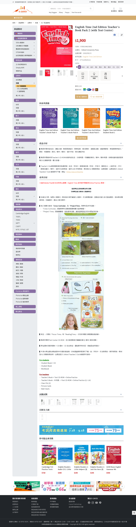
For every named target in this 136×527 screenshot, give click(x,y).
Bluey (61, 12)
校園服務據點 (54, 504)
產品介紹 (43, 143)
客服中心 (106, 2)
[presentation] (76, 76)
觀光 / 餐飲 (19, 267)
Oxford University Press (90, 50)
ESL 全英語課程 (22, 88)
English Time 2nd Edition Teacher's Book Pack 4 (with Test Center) (48, 131)
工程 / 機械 (19, 280)
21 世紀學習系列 (21, 64)
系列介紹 (43, 177)
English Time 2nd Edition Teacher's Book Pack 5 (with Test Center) (91, 131)
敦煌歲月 (15, 501)
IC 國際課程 (21, 91)
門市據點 (53, 501)
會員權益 (113, 2)
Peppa (67, 12)
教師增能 (19, 244)
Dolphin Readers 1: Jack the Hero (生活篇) (97, 468)
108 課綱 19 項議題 (22, 46)
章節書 (18, 204)
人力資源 (15, 507)
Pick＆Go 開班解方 (22, 291)
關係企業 (15, 509)
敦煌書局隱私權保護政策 (39, 512)
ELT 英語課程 (45, 23)
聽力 (17, 115)
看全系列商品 (81, 138)
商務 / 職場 (19, 264)
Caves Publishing (75, 504)
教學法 (18, 255)
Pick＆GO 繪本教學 (22, 302)
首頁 (13, 23)
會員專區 (114, 11)
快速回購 (99, 2)
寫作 (17, 152)
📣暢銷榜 (19, 33)
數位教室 (19, 311)
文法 (17, 164)
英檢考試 (19, 209)
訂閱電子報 (35, 504)
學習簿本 (19, 234)
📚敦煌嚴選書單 (21, 38)
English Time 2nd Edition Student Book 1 (112, 131)
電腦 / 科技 (19, 277)
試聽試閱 (43, 394)
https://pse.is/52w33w (75, 172)
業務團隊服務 (54, 507)
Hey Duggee (53, 12)
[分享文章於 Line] (118, 35)
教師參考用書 (20, 248)
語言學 (18, 251)
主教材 (29, 23)
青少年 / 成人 (20, 95)
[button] (122, 67)
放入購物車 (83, 96)
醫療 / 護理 (19, 283)
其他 (17, 286)
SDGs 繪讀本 (20, 42)
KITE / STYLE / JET (22, 229)
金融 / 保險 (19, 273)
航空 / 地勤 (19, 270)
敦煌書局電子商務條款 (38, 515)
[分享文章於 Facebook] (115, 35)
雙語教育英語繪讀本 (22, 49)
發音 (17, 100)
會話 (17, 128)
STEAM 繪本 (20, 52)
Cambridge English (22, 213)
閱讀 (17, 140)
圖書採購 (72, 501)
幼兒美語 (19, 80)
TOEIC (18, 220)
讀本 (17, 189)
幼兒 (17, 104)
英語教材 (21, 23)
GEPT (18, 223)
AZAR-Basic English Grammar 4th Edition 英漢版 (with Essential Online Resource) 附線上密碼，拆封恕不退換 (113, 468)
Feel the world (76, 12)
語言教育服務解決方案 (76, 507)
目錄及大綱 (44, 410)
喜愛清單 (121, 2)
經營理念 (15, 504)
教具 (17, 239)
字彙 (17, 176)
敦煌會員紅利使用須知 (38, 509)
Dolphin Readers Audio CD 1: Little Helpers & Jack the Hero (65, 468)
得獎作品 (19, 71)
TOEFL (18, 217)
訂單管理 (92, 2)
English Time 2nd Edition (92, 56)
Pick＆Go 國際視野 (22, 298)
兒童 (36, 23)
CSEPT (18, 226)
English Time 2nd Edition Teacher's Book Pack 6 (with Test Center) (70, 131)
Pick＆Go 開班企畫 (22, 295)
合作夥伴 (15, 512)
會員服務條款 (35, 507)
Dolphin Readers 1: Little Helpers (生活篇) (81, 468)
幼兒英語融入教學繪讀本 (24, 55)
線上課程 (19, 306)
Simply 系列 (20, 67)
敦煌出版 (19, 60)
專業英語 (19, 259)
